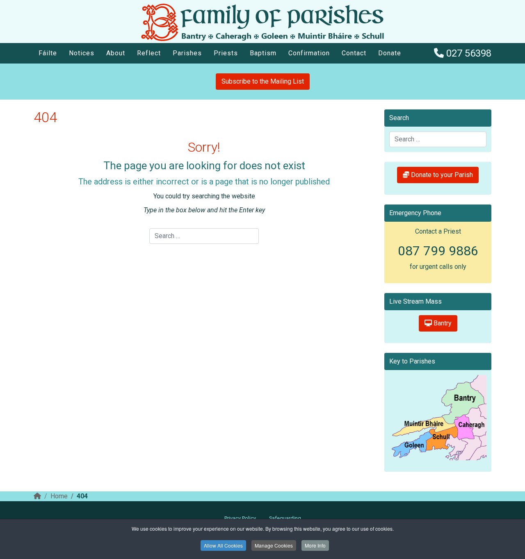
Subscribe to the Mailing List (262, 81)
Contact (354, 53)
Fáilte (48, 53)
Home (59, 496)
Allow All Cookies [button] (223, 545)
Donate (389, 53)
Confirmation (309, 53)
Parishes (187, 53)
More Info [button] (315, 545)
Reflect (149, 53)
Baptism (263, 53)
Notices (81, 53)
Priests (226, 53)
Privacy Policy (240, 518)
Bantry (442, 323)
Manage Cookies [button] (274, 545)
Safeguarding (285, 518)
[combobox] (203, 236)
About (115, 53)
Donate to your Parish (441, 175)
